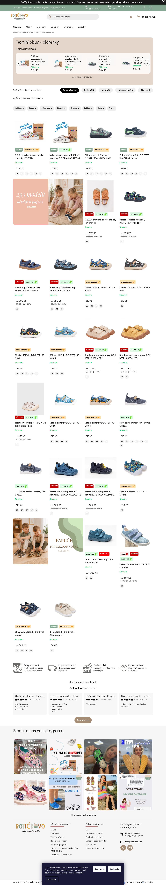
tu (82, 873)
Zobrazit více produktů (82, 77)
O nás (53, 830)
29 (22, 173)
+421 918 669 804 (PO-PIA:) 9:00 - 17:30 (120, 7)
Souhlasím (114, 869)
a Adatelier (146, 882)
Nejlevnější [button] (89, 90)
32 (36, 173)
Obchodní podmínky (94, 837)
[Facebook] (143, 7)
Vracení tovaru (27, 8)
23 (52, 309)
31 (31, 173)
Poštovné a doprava (57, 8)
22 (122, 441)
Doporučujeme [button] (69, 90)
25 (17, 373)
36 (52, 650)
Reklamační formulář (95, 848)
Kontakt (89, 830)
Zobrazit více (83, 720)
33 (40, 173)
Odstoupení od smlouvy (61, 855)
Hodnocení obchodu (83, 682)
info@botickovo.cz (93, 9)
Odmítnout (99, 869)
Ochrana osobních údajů (96, 841)
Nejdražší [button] (106, 90)
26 (52, 173)
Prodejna (16, 8)
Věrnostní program (41, 8)
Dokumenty (91, 844)
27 (57, 173)
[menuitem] (17, 27)
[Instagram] (150, 7)
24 (57, 309)
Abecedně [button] (145, 90)
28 (17, 173)
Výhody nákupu (57, 837)
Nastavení (51, 879)
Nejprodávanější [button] (125, 90)
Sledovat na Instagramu (85, 815)
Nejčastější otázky (59, 841)
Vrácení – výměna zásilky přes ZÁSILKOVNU (64, 849)
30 (27, 173)
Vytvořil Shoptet (133, 882)
